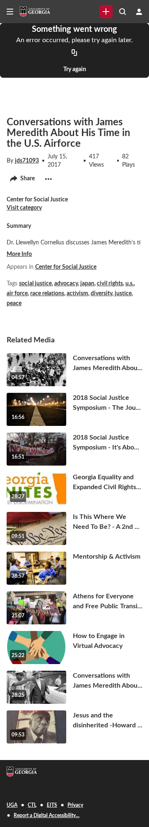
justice (123, 293)
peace (14, 303)
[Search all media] (122, 11)
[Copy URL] (74, 53)
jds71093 (27, 161)
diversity (101, 293)
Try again (74, 69)
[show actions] (48, 179)
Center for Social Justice (65, 267)
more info (19, 254)
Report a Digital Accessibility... (46, 815)
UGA (12, 805)
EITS (52, 805)
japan (87, 284)
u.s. (129, 284)
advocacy (66, 284)
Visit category (24, 208)
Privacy (75, 805)
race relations (47, 293)
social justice (35, 284)
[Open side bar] (10, 11)
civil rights (110, 284)
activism (77, 293)
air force (17, 293)
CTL (32, 805)
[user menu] (139, 11)
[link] (106, 11)
